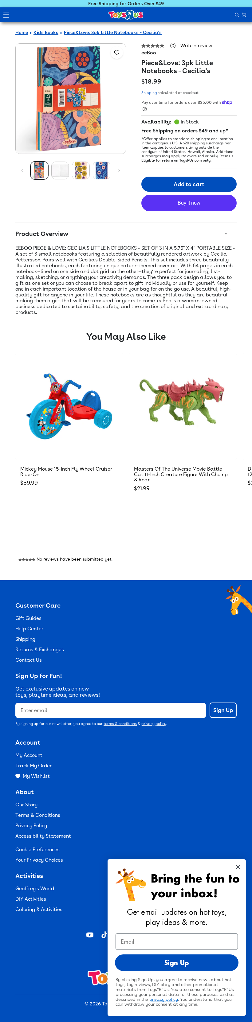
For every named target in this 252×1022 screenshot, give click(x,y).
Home (21, 32)
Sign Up (223, 710)
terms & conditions (120, 724)
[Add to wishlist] (117, 52)
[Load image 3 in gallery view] (81, 170)
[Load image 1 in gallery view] (39, 170)
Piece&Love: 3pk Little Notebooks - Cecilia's (113, 32)
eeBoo (148, 53)
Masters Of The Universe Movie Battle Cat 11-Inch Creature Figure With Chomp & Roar (181, 474)
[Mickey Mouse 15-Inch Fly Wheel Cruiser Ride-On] (69, 406)
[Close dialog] (238, 867)
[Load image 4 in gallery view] (102, 170)
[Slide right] (119, 170)
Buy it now (189, 203)
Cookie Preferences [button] (37, 849)
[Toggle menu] (6, 15)
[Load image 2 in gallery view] (60, 170)
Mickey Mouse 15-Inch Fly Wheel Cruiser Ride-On (66, 471)
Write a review (196, 46)
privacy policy (153, 724)
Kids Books (45, 32)
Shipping (149, 93)
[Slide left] (22, 170)
